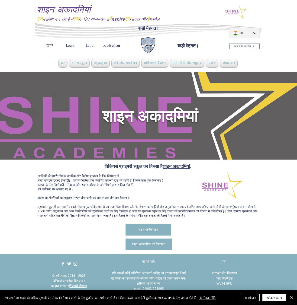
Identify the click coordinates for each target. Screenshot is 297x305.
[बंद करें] (291, 297)
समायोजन (250, 297)
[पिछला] (25, 115)
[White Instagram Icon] (75, 263)
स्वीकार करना (274, 297)
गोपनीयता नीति (207, 297)
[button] (79, 63)
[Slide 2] (148, 148)
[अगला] (272, 115)
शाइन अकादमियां (176, 166)
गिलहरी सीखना (78, 286)
